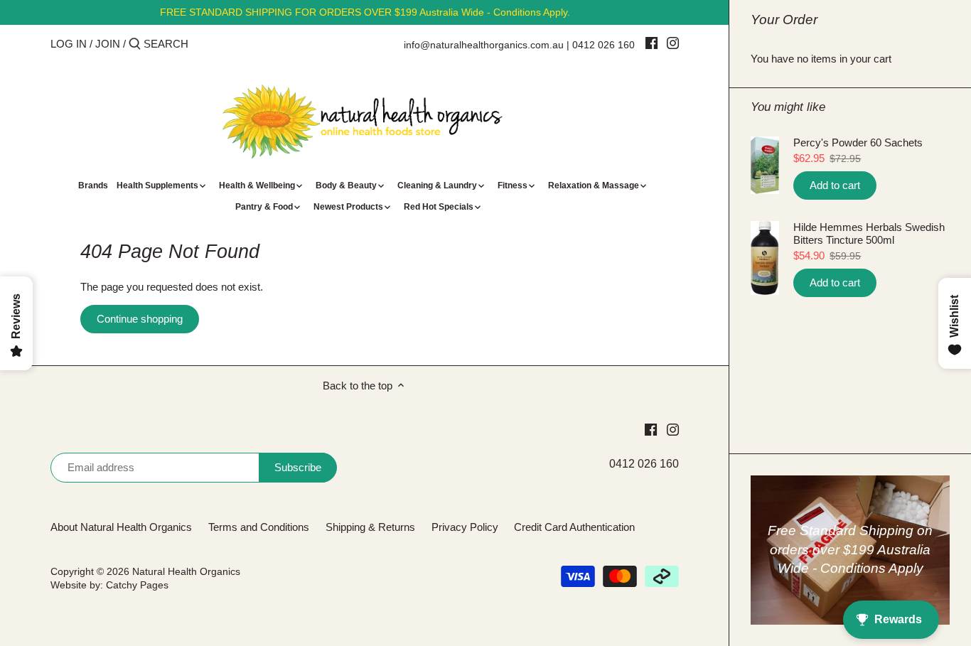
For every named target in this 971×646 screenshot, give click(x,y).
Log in (68, 44)
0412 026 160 (603, 44)
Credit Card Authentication (574, 527)
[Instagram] (673, 42)
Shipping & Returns (370, 527)
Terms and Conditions (258, 527)
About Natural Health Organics (121, 527)
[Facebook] (651, 42)
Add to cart (835, 185)
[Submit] (135, 44)
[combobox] (204, 43)
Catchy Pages (137, 585)
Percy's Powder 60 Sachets (858, 142)
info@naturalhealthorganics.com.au (484, 44)
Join (107, 44)
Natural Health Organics (186, 571)
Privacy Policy (464, 527)
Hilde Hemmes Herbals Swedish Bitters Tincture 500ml (869, 233)
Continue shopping (140, 319)
